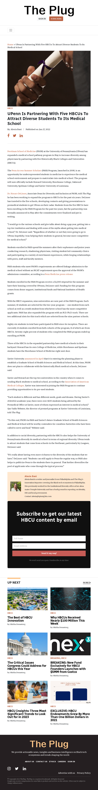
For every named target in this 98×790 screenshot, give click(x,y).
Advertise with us (66, 773)
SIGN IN (42, 19)
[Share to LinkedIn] (21, 135)
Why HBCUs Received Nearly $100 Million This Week (67, 620)
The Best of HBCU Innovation (19, 619)
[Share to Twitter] (14, 135)
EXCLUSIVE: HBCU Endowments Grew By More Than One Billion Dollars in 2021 (70, 715)
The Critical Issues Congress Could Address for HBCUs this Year (26, 666)
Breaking (55, 658)
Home (10, 44)
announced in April (34, 358)
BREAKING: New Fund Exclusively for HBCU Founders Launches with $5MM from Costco (68, 667)
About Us (29, 761)
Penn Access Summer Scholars (26, 170)
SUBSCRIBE (56, 19)
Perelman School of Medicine (21, 151)
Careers (62, 761)
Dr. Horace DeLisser (17, 193)
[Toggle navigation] (10, 30)
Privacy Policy (84, 773)
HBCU (10, 108)
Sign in (71, 761)
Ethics (52, 761)
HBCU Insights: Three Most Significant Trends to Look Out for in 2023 (26, 714)
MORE (86, 582)
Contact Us (41, 761)
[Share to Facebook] (8, 135)
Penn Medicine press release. (59, 274)
